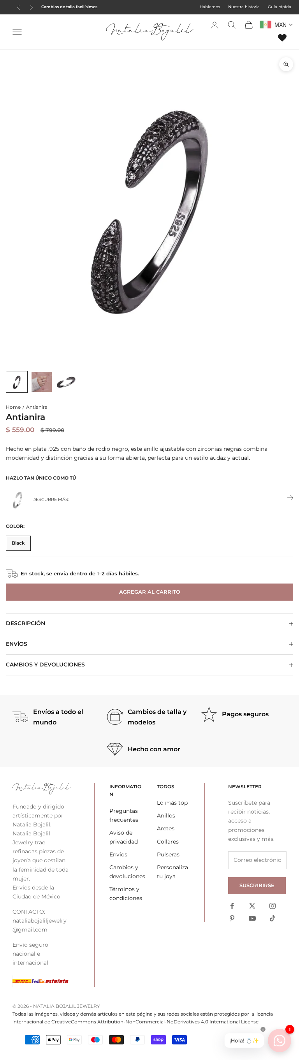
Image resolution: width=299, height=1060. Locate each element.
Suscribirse (256, 885)
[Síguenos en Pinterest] (232, 918)
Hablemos (210, 6)
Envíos (118, 854)
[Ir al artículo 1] (17, 382)
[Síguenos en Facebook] (232, 906)
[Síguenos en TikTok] (272, 918)
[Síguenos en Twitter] (252, 906)
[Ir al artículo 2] (42, 382)
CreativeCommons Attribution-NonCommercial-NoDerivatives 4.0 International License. (155, 1022)
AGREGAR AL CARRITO (149, 592)
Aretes (165, 828)
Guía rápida (279, 6)
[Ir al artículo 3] (66, 382)
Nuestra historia (244, 6)
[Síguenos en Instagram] (272, 906)
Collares (168, 841)
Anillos (166, 815)
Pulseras (168, 854)
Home (13, 407)
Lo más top (172, 802)
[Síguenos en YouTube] (252, 918)
